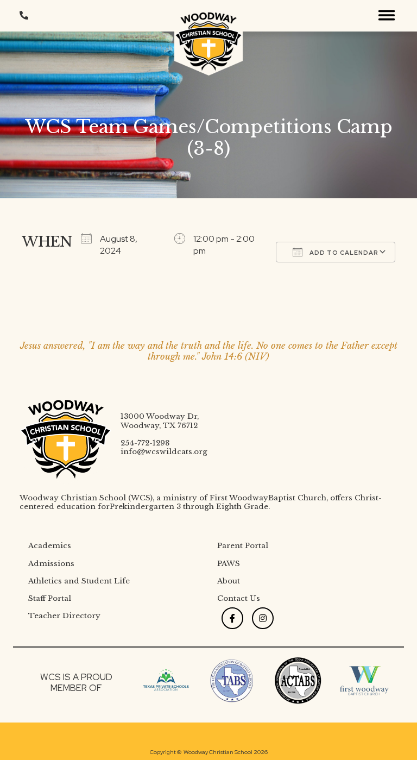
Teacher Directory (64, 615)
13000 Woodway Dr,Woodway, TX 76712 (160, 421)
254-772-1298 (145, 443)
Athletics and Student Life (79, 581)
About (228, 581)
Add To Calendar (343, 252)
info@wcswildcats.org (164, 451)
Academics (49, 545)
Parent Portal (242, 545)
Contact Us (238, 598)
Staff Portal (49, 598)
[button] (386, 16)
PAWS (228, 563)
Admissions (51, 563)
